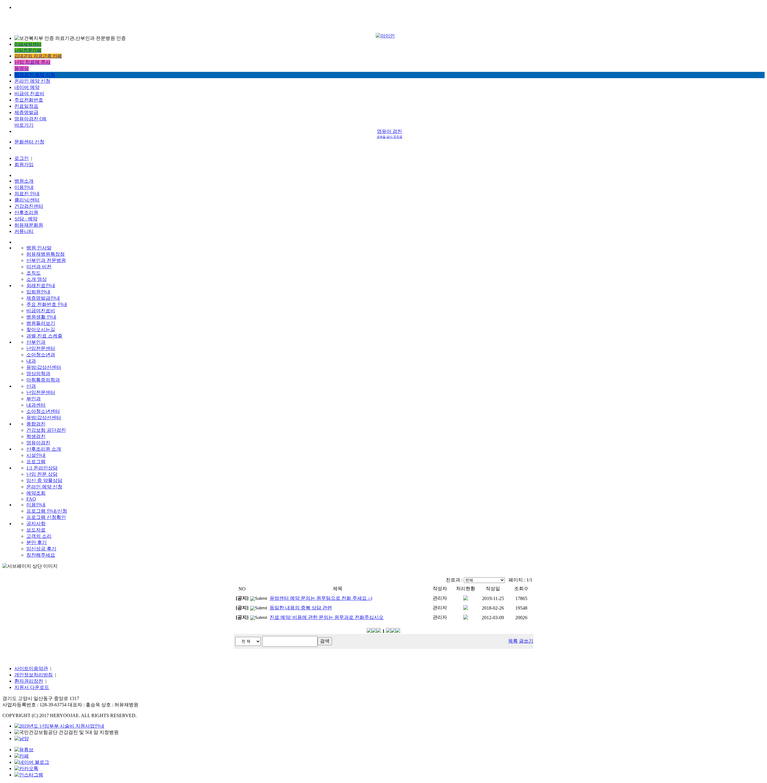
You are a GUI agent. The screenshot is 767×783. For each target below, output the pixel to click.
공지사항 (36, 523)
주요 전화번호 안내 (46, 304)
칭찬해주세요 (40, 555)
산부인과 (36, 342)
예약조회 (36, 493)
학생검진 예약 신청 (34, 74)
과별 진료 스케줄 (44, 335)
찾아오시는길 (40, 329)
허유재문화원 (28, 225)
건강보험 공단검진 (46, 430)
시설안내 (36, 455)
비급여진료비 (40, 310)
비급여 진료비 (29, 93)
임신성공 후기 (41, 548)
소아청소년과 (40, 354)
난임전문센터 (40, 348)
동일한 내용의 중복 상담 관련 (301, 607)
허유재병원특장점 (45, 254)
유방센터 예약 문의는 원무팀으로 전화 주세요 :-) (321, 598)
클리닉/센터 (27, 199)
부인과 (33, 398)
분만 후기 (36, 542)
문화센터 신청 (29, 141)
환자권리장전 (28, 681)
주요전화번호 (28, 99)
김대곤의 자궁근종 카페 (38, 56)
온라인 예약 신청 (32, 81)
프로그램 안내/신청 (46, 511)
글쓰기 (526, 640)
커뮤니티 (24, 231)
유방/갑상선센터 (43, 367)
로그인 (21, 158)
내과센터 (36, 405)
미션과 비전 (39, 266)
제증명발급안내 (43, 298)
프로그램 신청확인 (46, 517)
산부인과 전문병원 (46, 260)
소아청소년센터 (43, 411)
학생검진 (36, 436)
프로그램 (36, 461)
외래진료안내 (40, 285)
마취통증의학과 (43, 379)
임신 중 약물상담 (44, 480)
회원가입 (24, 164)
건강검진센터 (28, 206)
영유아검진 (38, 442)
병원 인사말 (39, 247)
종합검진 (36, 423)
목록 (513, 640)
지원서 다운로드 (31, 687)
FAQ (31, 499)
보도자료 (36, 529)
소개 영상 (36, 279)
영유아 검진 (389, 133)
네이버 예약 (27, 87)
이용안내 (24, 187)
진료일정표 (26, 106)
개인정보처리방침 (33, 674)
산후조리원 (26, 212)
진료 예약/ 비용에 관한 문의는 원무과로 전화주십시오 (327, 617)
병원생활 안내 (41, 316)
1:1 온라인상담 (42, 467)
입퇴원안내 (38, 291)
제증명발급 (26, 112)
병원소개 (24, 181)
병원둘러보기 (40, 323)
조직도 (33, 272)
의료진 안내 (27, 193)
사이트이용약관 (31, 668)
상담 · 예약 (25, 218)
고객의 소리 (39, 536)
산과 (31, 386)
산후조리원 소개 (43, 449)
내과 (31, 361)
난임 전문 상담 (42, 474)
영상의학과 (38, 373)
